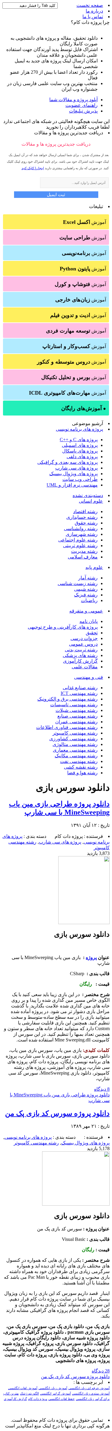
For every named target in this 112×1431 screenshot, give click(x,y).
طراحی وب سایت (80, 479)
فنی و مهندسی (88, 677)
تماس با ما (92, 16)
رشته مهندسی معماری (75, 750)
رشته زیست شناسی (78, 583)
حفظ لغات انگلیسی (61, 1399)
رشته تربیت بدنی (81, 649)
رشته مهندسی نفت (79, 761)
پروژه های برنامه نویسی (79, 429)
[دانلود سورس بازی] (84, 922)
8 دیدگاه (102, 1089)
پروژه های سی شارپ (76, 467)
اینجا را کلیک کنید (33, 168)
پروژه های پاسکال (80, 450)
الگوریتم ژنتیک (29, 1393)
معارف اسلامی (83, 556)
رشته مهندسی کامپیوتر (75, 732)
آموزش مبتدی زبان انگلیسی (91, 1393)
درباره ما (94, 10)
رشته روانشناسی (81, 528)
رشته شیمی (86, 589)
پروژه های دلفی (82, 456)
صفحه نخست (89, 5)
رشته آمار (88, 577)
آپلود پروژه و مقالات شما (73, 99)
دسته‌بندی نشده (88, 495)
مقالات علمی (85, 666)
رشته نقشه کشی (81, 767)
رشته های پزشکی (80, 655)
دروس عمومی (83, 644)
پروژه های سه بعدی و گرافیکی (67, 462)
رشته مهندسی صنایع (77, 715)
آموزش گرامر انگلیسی (55, 1393)
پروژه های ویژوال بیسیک (73, 473)
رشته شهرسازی (82, 534)
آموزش (84, 222)
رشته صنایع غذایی (80, 687)
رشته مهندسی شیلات (77, 710)
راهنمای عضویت (81, 105)
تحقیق (92, 632)
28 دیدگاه (101, 1370)
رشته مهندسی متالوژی (75, 744)
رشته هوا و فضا (82, 772)
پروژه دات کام (37, 1399)
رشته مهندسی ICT (79, 693)
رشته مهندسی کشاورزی (73, 738)
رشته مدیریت (84, 551)
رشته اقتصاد (85, 511)
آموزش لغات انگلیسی (22, 1388)
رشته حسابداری (82, 517)
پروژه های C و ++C (79, 439)
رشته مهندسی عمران (76, 721)
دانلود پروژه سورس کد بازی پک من (57, 1113)
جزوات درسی (84, 638)
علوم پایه (94, 567)
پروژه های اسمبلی (80, 445)
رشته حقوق (86, 522)
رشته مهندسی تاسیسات (74, 704)
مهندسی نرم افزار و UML (72, 484)
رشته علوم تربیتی (80, 545)
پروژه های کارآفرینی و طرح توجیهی (63, 627)
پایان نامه (88, 621)
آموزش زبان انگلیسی (53, 1388)
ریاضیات (89, 600)
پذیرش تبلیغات (83, 110)
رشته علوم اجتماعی (78, 539)
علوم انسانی (91, 501)
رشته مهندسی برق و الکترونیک (67, 698)
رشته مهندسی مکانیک (76, 755)
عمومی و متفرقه (86, 610)
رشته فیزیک (86, 594)
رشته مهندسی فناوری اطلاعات (67, 727)
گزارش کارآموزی (80, 661)
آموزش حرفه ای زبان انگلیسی (89, 1388)
